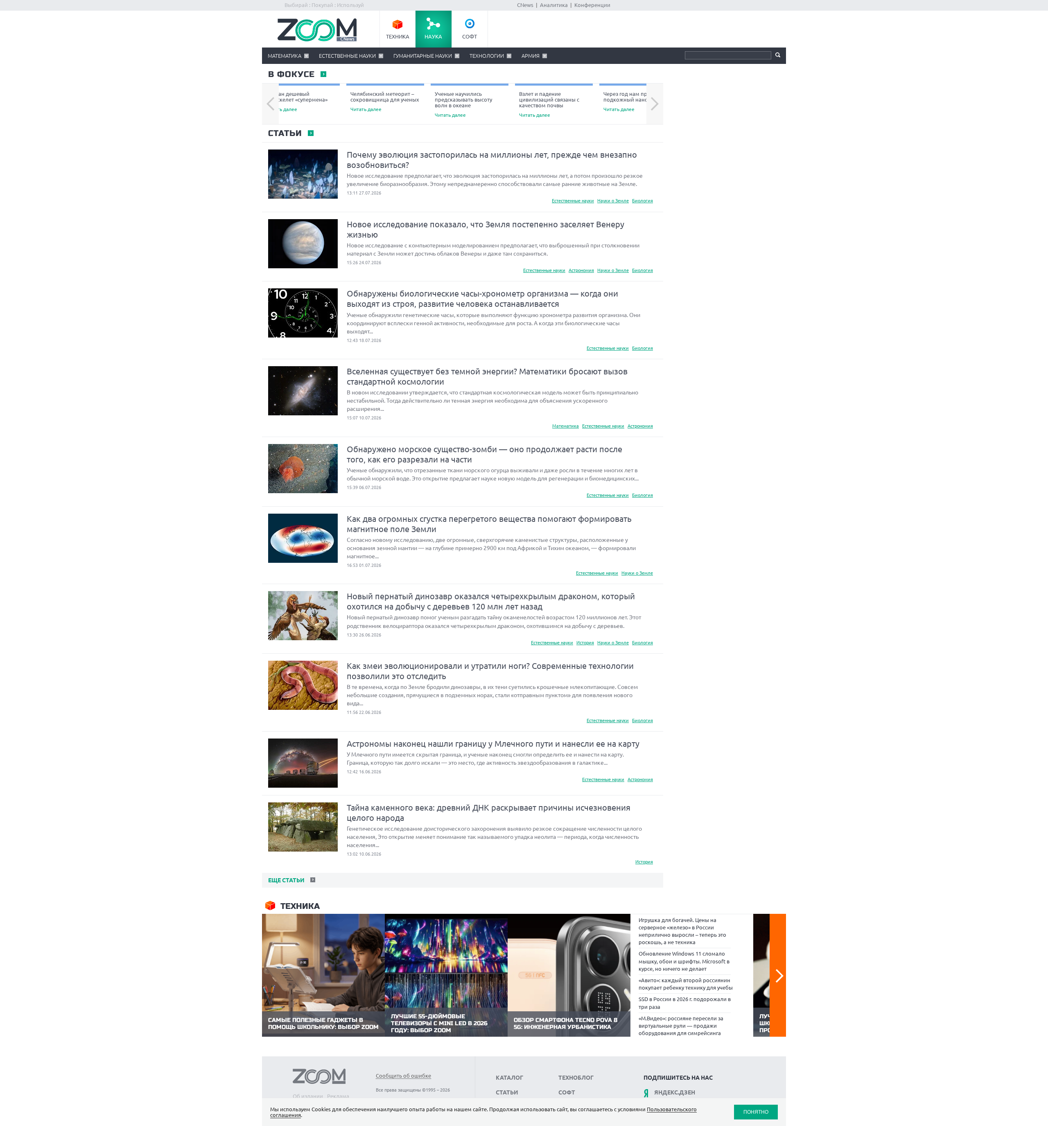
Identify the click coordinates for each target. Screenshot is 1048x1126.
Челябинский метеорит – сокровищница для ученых (384, 101)
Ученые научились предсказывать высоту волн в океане (463, 104)
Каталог (509, 1077)
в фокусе (291, 74)
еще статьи (285, 880)
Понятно (755, 1112)
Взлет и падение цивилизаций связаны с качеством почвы (549, 104)
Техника (397, 36)
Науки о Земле (613, 200)
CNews (525, 5)
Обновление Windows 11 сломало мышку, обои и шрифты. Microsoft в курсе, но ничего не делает (684, 961)
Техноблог (576, 1077)
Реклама (338, 1096)
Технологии (487, 56)
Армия (531, 56)
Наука (433, 36)
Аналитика (554, 5)
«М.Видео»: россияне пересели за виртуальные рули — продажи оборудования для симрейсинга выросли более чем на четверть (681, 1029)
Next (654, 104)
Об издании (308, 1096)
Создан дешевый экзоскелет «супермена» (297, 101)
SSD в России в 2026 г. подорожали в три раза (685, 1002)
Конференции (592, 5)
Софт (469, 36)
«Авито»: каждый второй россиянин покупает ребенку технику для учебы (686, 983)
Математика (284, 56)
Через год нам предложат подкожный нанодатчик (636, 101)
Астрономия (581, 270)
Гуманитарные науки (422, 56)
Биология (642, 200)
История (585, 642)
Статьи (284, 133)
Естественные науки (347, 56)
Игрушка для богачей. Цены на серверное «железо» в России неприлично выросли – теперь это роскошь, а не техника (682, 931)
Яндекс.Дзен (674, 1092)
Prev (270, 104)
